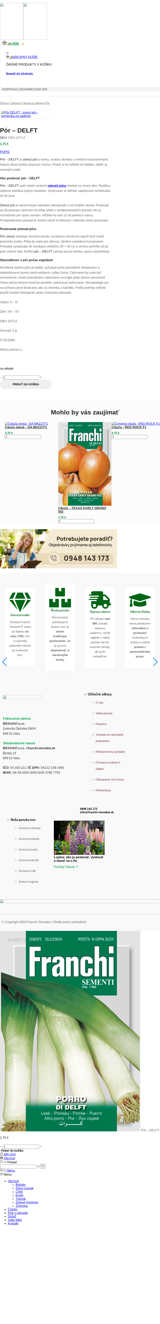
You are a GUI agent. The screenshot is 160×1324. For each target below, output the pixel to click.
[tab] (56, 152)
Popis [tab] (5, 152)
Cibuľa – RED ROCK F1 (129, 427)
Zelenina (15, 103)
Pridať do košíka (26, 384)
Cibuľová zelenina (33, 103)
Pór (47, 103)
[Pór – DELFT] (70, 1130)
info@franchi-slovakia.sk (97, 812)
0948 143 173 (88, 808)
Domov (4, 103)
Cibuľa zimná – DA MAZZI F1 (26, 427)
